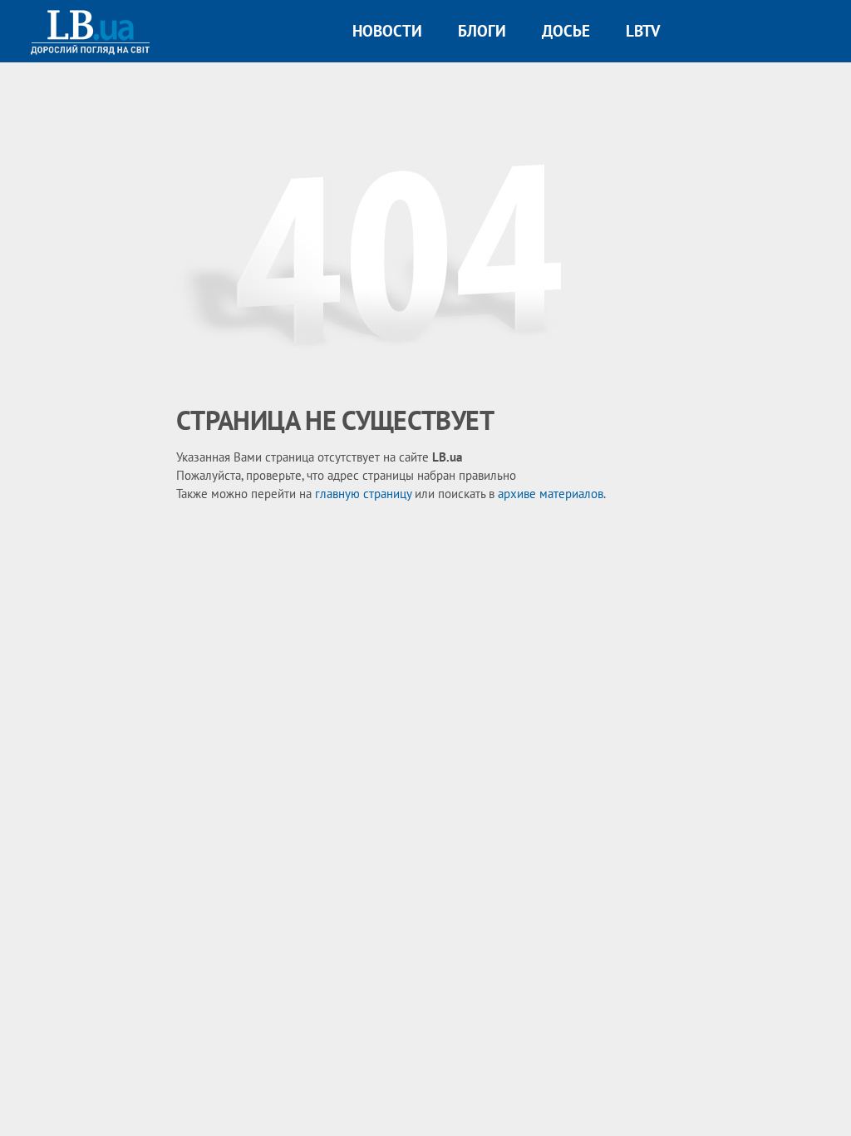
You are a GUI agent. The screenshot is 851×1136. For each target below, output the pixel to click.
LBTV (643, 31)
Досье (566, 31)
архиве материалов (550, 493)
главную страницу (363, 493)
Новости (387, 31)
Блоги (482, 31)
